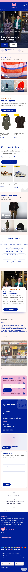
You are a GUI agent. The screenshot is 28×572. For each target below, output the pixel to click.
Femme (5, 44)
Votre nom (5, 459)
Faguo (19, 261)
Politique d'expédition (5, 557)
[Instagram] (4, 430)
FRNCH (13, 261)
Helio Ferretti (22, 258)
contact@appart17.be (8, 426)
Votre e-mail (5, 466)
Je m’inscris (7, 390)
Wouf (8, 261)
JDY (22, 248)
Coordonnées (14, 557)
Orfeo (17, 251)
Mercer (6, 248)
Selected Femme (9, 251)
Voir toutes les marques (13, 265)
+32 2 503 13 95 (7, 424)
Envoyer (6, 484)
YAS (15, 258)
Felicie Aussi (21, 254)
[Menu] (1, 5)
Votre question (6, 473)
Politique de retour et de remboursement (10, 553)
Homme (13, 44)
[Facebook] (7, 430)
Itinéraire (5, 447)
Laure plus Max (14, 248)
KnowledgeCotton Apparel (10, 254)
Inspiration (3, 559)
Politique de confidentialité (6, 555)
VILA (22, 251)
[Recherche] (4, 5)
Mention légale (22, 557)
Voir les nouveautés (8, 110)
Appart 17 (7, 567)
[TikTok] (11, 430)
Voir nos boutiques (9, 309)
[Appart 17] (14, 5)
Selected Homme (7, 258)
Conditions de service (18, 555)
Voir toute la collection (8, 162)
